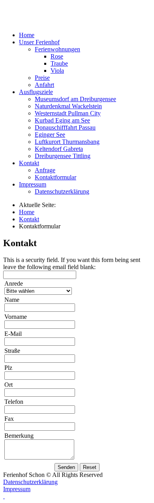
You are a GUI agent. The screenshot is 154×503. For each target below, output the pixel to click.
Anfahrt (44, 84)
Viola (57, 70)
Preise (42, 77)
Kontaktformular (55, 177)
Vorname (15, 316)
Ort (8, 384)
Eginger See (50, 134)
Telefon (13, 401)
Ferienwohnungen (57, 49)
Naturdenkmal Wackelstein (68, 106)
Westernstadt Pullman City (68, 113)
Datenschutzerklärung (62, 191)
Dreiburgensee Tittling (62, 156)
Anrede (13, 283)
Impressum (16, 489)
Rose (57, 56)
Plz (8, 367)
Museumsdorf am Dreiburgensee (75, 99)
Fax (9, 418)
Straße (12, 350)
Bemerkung (19, 435)
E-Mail (13, 333)
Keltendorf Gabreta (59, 148)
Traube (59, 63)
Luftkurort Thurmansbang (67, 141)
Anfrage (45, 170)
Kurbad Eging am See (62, 120)
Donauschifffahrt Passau (65, 127)
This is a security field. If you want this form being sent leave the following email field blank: (71, 263)
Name (11, 299)
